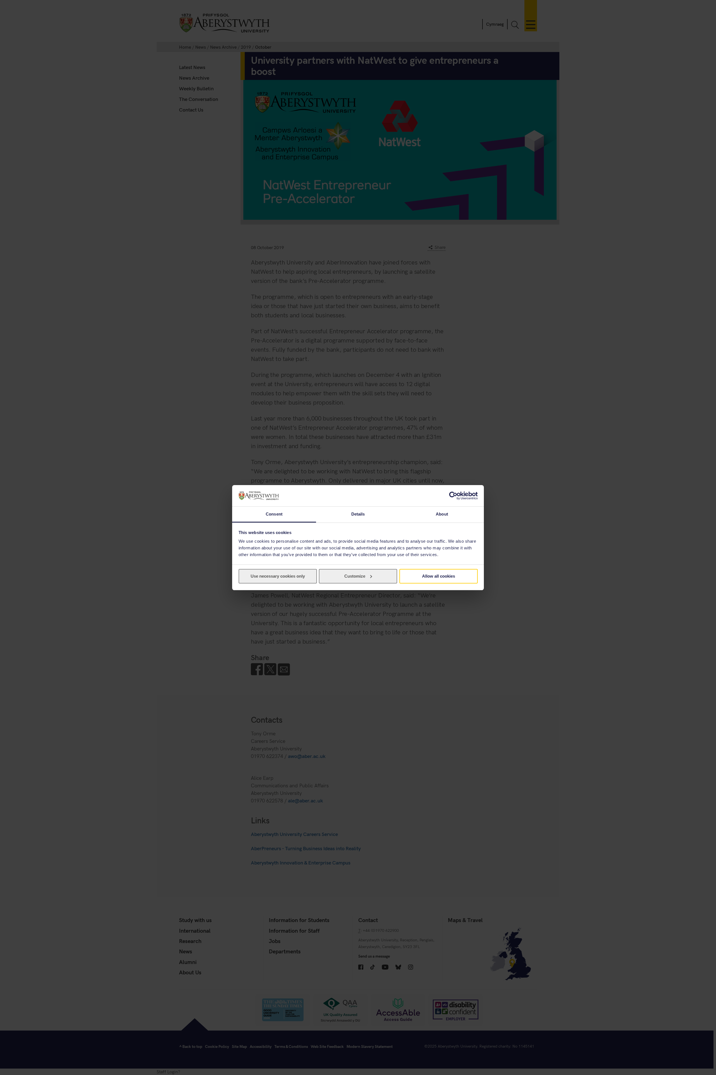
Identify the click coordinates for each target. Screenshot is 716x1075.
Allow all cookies (438, 576)
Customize (354, 576)
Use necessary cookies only (278, 576)
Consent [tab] (274, 514)
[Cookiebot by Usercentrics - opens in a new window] (453, 496)
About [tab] (442, 514)
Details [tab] (358, 514)
